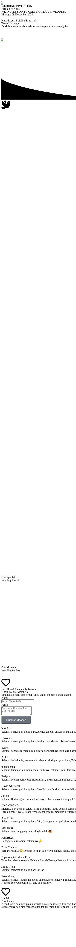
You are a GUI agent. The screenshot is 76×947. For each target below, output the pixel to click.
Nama (4, 697)
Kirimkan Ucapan (16, 719)
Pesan (4, 704)
